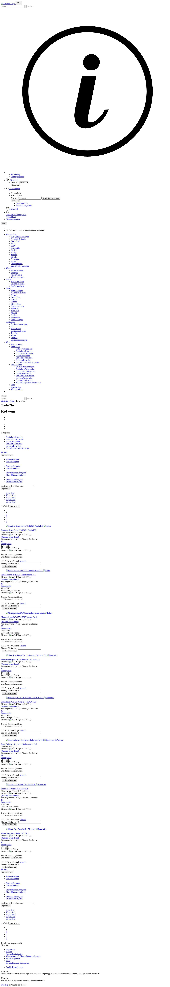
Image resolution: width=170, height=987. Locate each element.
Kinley (13, 252)
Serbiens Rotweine (23, 360)
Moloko (14, 255)
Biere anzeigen (17, 290)
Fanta (13, 243)
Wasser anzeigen (17, 270)
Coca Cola (15, 241)
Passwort (14, 198)
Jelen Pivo (15, 311)
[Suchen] (26, 6)
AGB (8, 961)
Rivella (14, 257)
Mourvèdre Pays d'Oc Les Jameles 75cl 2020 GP (20, 659)
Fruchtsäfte (15, 248)
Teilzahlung (15, 174)
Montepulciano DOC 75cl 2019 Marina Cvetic (19, 617)
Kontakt (9, 952)
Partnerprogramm (13, 958)
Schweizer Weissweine (25, 376)
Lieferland (15, 182)
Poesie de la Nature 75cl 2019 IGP (14, 789)
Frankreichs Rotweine (24, 353)
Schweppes (15, 259)
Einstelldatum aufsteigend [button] (16, 473)
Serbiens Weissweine (24, 378)
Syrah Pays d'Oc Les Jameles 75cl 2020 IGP (18, 702)
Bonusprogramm (17, 177)
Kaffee (8, 279)
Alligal (13, 295)
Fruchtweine (16, 387)
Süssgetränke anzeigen (20, 237)
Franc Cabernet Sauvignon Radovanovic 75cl (19, 744)
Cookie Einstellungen (14, 967)
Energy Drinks (17, 264)
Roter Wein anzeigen (24, 349)
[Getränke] (8, 4)
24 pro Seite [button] (10, 497)
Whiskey (14, 338)
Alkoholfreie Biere (18, 293)
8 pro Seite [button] (10, 493)
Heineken (15, 308)
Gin (12, 326)
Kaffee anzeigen (17, 282)
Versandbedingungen (14, 954)
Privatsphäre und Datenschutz (17, 963)
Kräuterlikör (16, 329)
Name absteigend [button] (13, 468)
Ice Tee (14, 250)
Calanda (14, 299)
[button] (12, 180)
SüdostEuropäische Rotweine (27, 362)
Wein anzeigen (17, 344)
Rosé (13, 385)
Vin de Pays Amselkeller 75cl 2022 (15, 833)
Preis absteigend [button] (12, 461)
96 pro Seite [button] (10, 502)
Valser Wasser (16, 275)
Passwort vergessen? (24, 205)
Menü (4, 224)
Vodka (13, 335)
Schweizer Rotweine (24, 358)
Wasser (9, 268)
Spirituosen (10, 322)
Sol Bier (14, 315)
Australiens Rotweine (24, 351)
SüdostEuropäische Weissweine (28, 382)
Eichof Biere (16, 304)
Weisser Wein (16, 364)
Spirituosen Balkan (18, 331)
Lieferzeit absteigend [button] (14, 482)
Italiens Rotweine (23, 355)
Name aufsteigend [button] (13, 466)
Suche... (30, 6)
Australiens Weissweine (25, 369)
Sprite (13, 261)
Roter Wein (15, 347)
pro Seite (4, 506)
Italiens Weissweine (23, 373)
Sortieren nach (7, 486)
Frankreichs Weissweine (25, 371)
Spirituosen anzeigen (19, 324)
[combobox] (7, 455)
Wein (8, 342)
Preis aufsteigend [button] (12, 459)
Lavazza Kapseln (18, 284)
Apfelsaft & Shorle (18, 239)
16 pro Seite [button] (10, 495)
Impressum (10, 949)
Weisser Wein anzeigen (25, 367)
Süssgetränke (11, 234)
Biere (8, 288)
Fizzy (13, 246)
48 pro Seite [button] (10, 500)
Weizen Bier (16, 317)
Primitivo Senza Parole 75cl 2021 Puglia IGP (18, 530)
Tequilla (14, 333)
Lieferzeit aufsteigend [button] (14, 479)
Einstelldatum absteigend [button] (16, 475)
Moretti (14, 313)
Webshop (4, 985)
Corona (14, 302)
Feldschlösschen (17, 306)
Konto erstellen (22, 203)
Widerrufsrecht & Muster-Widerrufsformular (23, 956)
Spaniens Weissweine (24, 380)
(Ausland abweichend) (10, 537)
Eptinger (14, 273)
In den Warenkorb (9, 566)
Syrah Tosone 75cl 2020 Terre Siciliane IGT (18, 575)
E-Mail (13, 195)
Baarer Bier (15, 297)
